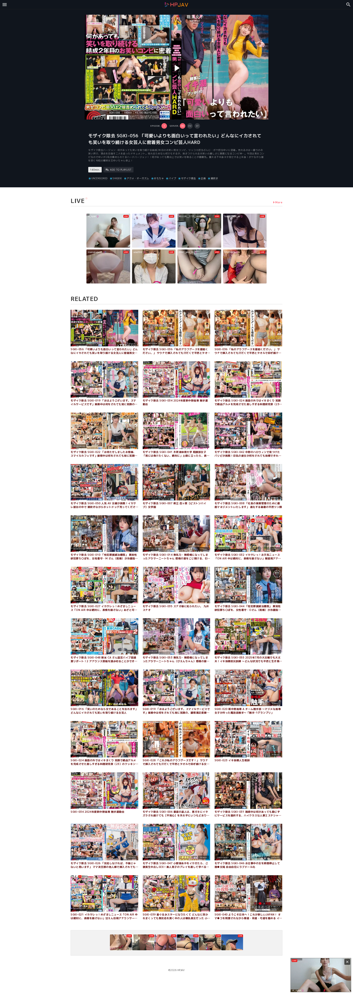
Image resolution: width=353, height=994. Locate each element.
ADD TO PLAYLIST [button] (121, 169)
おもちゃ (159, 178)
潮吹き (214, 178)
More (278, 202)
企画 (203, 178)
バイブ (172, 178)
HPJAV (181, 970)
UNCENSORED (99, 178)
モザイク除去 (188, 178)
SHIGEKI (117, 178)
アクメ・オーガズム (138, 178)
